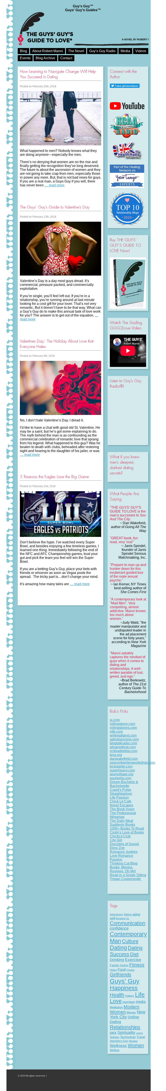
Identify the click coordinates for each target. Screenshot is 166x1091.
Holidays (129, 995)
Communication (127, 923)
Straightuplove (121, 793)
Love (116, 1001)
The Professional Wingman (123, 815)
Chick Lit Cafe (120, 801)
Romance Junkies (123, 852)
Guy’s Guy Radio (102, 51)
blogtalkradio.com (123, 743)
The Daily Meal (121, 821)
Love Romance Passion (121, 857)
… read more (54, 185)
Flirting (113, 970)
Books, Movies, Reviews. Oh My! (123, 869)
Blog (23, 51)
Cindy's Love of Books (127, 832)
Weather (133, 1041)
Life (140, 994)
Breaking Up (122, 918)
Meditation (116, 1007)
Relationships (125, 1027)
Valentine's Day (119, 1041)
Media (125, 51)
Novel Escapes (121, 805)
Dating (118, 947)
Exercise (133, 959)
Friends (130, 970)
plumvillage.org (121, 774)
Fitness (136, 964)
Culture (130, 941)
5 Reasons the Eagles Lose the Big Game (54, 476)
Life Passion (119, 797)
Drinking (117, 959)
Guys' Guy (124, 981)
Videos (140, 51)
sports (139, 1033)
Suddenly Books (122, 824)
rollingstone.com (122, 724)
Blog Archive (45, 58)
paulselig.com (120, 778)
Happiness (124, 988)
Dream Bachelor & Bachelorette (124, 784)
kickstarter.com (121, 766)
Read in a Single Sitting (128, 875)
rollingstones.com (123, 727)
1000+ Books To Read (127, 828)
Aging (128, 914)
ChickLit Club (120, 836)
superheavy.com (122, 770)
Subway (114, 1037)
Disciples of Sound (124, 844)
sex (113, 1032)
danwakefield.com (124, 759)
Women (136, 1045)
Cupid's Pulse (120, 790)
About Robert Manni (47, 51)
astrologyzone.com (124, 739)
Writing (114, 1050)
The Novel (76, 51)
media (140, 1001)
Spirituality (126, 1032)
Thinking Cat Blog (123, 863)
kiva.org (116, 755)
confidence (119, 928)
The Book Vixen (122, 809)
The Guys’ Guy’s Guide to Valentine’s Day (54, 207)
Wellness (118, 1045)
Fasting (124, 965)
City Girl (116, 840)
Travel (141, 1037)
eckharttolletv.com (123, 751)
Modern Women (124, 1009)
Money (131, 1012)
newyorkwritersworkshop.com (132, 762)
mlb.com (116, 731)
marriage (129, 1002)
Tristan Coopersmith (126, 879)
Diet (134, 954)
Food (122, 969)
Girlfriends (120, 974)
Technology (128, 1037)
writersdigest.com (123, 735)
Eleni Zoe (117, 848)
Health (117, 995)
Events (25, 58)
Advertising (116, 914)
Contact (66, 58)
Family (114, 965)
